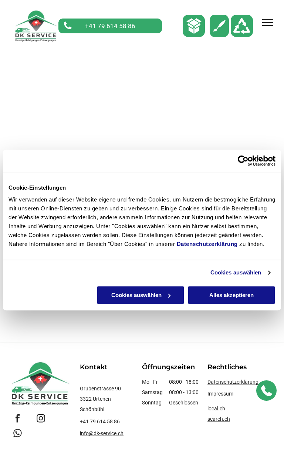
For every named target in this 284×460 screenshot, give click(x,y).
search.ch (218, 419)
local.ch (216, 408)
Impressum (220, 394)
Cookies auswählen (235, 272)
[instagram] (40, 419)
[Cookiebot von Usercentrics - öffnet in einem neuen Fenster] (243, 160)
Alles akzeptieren (231, 295)
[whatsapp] (17, 434)
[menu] (267, 22)
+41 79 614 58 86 (100, 421)
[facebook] (17, 419)
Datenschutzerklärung (207, 244)
